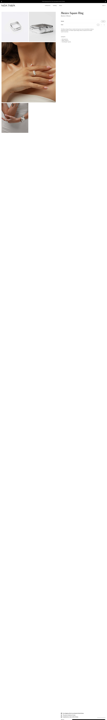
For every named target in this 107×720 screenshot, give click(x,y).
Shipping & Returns (101, 717)
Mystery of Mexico (66, 16)
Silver (103, 21)
